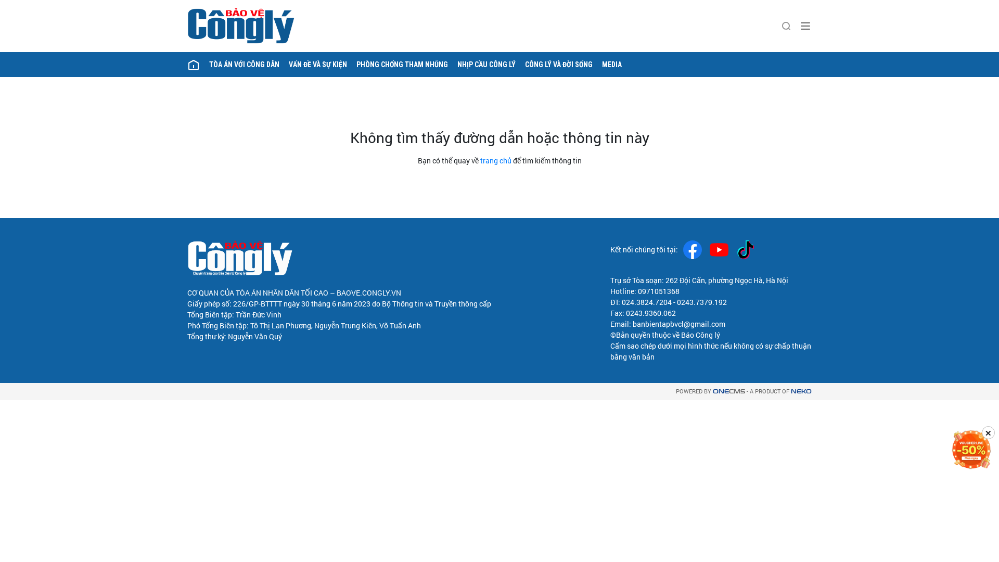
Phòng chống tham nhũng (402, 64)
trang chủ (495, 160)
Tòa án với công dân (244, 64)
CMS (729, 391)
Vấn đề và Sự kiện (318, 64)
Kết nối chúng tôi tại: (644, 249)
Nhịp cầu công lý (486, 64)
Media (612, 64)
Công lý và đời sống (559, 64)
